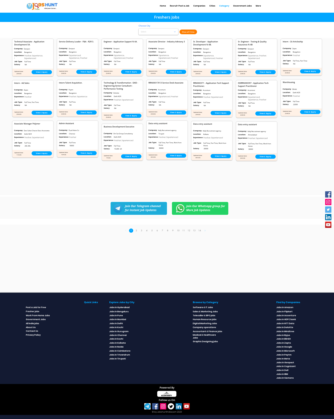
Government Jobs (36, 319)
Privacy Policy (33, 334)
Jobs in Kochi (116, 327)
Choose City (144, 26)
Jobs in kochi (116, 338)
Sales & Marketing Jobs (205, 311)
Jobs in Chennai (118, 335)
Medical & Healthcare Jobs (204, 336)
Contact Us (32, 331)
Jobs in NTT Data (285, 323)
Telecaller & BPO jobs (204, 315)
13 (194, 230)
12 (189, 230)
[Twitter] (328, 209)
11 (183, 230)
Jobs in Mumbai (117, 319)
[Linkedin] (328, 217)
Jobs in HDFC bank (286, 319)
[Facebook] (328, 194)
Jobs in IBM (282, 374)
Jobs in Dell (282, 370)
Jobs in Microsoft (285, 350)
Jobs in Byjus (283, 335)
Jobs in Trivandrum (119, 354)
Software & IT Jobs (203, 307)
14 (199, 230)
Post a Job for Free (36, 307)
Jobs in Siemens (285, 377)
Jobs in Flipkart (284, 311)
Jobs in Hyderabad (119, 307)
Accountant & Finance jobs (207, 331)
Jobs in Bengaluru (119, 311)
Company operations (204, 327)
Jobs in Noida (116, 346)
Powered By (167, 387)
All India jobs (32, 323)
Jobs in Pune (116, 315)
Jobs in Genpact (285, 362)
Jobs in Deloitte (284, 327)
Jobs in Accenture (286, 315)
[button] (199, 6)
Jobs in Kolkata (117, 342)
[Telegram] (147, 406)
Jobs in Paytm (283, 354)
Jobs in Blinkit (283, 338)
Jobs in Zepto (283, 342)
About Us (31, 327)
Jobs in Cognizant (286, 366)
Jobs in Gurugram (119, 331)
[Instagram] (328, 202)
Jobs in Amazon (284, 307)
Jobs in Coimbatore (119, 350)
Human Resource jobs (204, 319)
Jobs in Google (284, 346)
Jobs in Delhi (116, 323)
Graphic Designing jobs (205, 341)
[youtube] (328, 225)
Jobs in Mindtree (285, 331)
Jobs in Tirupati (117, 358)
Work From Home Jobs (38, 315)
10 (178, 230)
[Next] (205, 230)
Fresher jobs (32, 311)
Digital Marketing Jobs (205, 323)
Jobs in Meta (283, 358)
